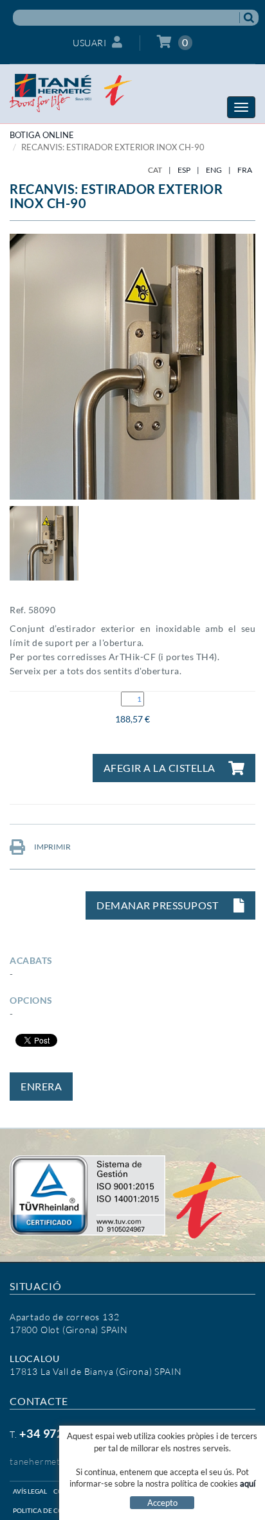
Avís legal (30, 1491)
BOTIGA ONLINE (42, 135)
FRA (244, 170)
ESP (184, 170)
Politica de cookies (47, 1510)
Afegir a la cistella (159, 768)
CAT (155, 170)
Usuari (89, 42)
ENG (214, 170)
